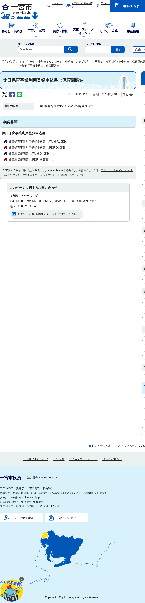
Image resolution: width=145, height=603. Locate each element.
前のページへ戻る (102, 445)
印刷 (125, 94)
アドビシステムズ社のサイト (117, 170)
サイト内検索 (26, 43)
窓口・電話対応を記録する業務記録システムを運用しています (68, 492)
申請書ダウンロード (50, 61)
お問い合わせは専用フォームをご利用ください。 (49, 213)
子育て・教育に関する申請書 (112, 61)
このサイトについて (35, 459)
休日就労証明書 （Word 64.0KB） (30, 153)
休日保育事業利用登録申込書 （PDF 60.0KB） (38, 147)
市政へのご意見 (66, 517)
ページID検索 (93, 43)
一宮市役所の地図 (23, 517)
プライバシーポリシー (83, 459)
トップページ (27, 61)
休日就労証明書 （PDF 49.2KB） (30, 159)
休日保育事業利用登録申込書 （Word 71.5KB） (39, 141)
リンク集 (59, 459)
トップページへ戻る (133, 445)
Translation (108, 3)
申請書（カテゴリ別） (78, 61)
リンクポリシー (112, 459)
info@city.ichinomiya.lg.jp (25, 497)
